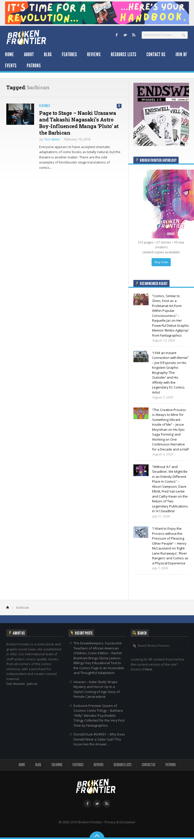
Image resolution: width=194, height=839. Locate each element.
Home (9, 54)
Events (11, 66)
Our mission (15, 683)
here (148, 669)
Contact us (156, 54)
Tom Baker (52, 139)
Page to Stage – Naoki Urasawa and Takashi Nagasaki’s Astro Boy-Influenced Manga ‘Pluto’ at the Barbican (79, 123)
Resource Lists (123, 54)
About (29, 54)
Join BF (181, 54)
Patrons (34, 66)
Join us (32, 683)
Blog (48, 54)
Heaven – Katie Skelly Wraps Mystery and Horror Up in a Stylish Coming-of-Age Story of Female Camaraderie (97, 689)
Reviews (94, 54)
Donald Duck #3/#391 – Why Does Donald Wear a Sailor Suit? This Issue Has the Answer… (99, 739)
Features (69, 54)
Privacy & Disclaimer (120, 822)
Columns (57, 764)
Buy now (161, 262)
